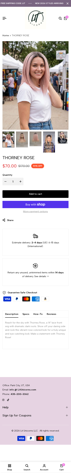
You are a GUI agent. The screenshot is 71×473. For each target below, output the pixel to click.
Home (5, 35)
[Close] (67, 3)
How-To (38, 314)
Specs (25, 314)
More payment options (35, 211)
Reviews (51, 314)
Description (11, 314)
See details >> (41, 276)
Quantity (7, 175)
